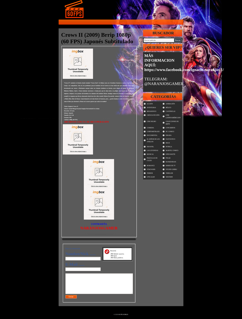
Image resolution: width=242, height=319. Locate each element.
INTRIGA (169, 147)
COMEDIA (150, 128)
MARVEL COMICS (172, 150)
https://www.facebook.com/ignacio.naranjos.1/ (184, 69)
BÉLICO (168, 107)
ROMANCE (151, 166)
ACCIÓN (150, 104)
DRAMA (169, 135)
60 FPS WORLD (74, 9)
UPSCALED (151, 177)
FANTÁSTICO (170, 139)
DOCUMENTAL (152, 135)
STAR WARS (151, 169)
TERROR (150, 173)
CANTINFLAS (170, 111)
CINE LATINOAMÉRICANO (173, 116)
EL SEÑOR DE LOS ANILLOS (153, 140)
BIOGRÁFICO (151, 111)
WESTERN (169, 177)
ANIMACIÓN (170, 104)
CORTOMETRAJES (153, 131)
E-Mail (75, 264)
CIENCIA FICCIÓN (153, 115)
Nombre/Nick (80, 254)
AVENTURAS (151, 107)
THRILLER (169, 173)
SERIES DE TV (171, 166)
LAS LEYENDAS (152, 150)
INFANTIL (150, 147)
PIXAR (168, 158)
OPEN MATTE (170, 154)
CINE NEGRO (151, 121)
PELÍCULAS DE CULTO (152, 159)
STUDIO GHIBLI (171, 169)
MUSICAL (150, 154)
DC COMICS (170, 131)
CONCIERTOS (170, 128)
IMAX (168, 143)
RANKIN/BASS (171, 162)
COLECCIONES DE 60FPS (172, 123)
